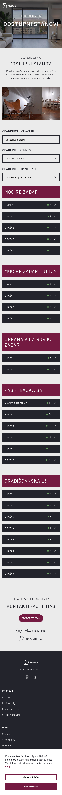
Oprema (6, 733)
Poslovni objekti (10, 703)
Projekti (6, 697)
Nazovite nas (34, 638)
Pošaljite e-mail (35, 630)
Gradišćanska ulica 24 (31, 669)
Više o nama (8, 739)
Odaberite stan (31, 618)
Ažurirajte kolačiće (31, 777)
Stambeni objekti (11, 709)
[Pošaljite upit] (27, 676)
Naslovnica (8, 745)
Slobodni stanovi (11, 714)
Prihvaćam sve (31, 786)
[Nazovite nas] (35, 676)
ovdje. (8, 766)
